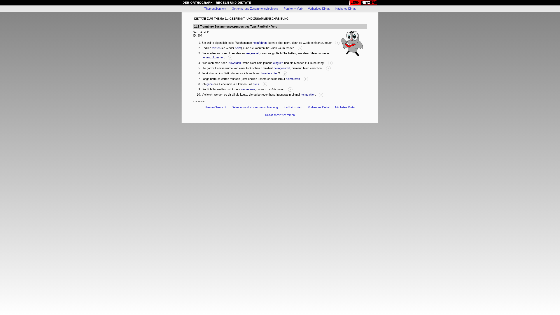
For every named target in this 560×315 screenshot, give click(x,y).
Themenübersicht (215, 8)
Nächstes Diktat (345, 8)
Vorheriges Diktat (319, 8)
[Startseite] (363, 2)
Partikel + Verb (293, 8)
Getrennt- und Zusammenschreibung (255, 8)
